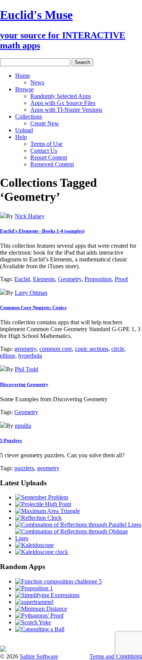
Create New (44, 123)
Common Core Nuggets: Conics (33, 307)
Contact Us (43, 150)
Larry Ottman (31, 292)
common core (55, 349)
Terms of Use (46, 144)
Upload (24, 130)
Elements (44, 279)
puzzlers (24, 468)
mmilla (23, 425)
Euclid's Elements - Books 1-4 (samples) (42, 231)
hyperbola (30, 355)
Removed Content (52, 164)
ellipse (7, 355)
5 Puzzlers (11, 440)
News (37, 82)
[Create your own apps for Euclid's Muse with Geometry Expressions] (3, 649)
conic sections (91, 349)
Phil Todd (26, 369)
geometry (25, 349)
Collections (28, 116)
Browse (24, 89)
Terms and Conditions (115, 656)
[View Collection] (3, 216)
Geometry (69, 279)
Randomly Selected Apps (60, 96)
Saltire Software (39, 656)
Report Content (48, 157)
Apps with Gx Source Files (62, 103)
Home (22, 75)
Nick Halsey (30, 216)
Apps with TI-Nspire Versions (66, 109)
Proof (121, 279)
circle (117, 349)
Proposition (98, 279)
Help (21, 137)
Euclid (22, 279)
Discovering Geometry (24, 384)
